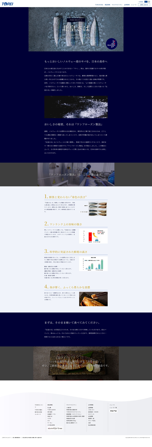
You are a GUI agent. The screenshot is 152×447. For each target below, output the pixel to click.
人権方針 (68, 407)
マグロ (49, 418)
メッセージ (38, 414)
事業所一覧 (91, 418)
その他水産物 (51, 425)
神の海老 (50, 412)
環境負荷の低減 (70, 418)
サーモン (50, 423)
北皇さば (50, 416)
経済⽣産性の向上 (71, 420)
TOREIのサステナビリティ (73, 412)
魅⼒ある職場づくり (71, 423)
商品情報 (107, 5)
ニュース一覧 (113, 407)
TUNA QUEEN (51, 409)
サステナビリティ (117, 5)
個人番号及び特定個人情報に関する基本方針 (32, 437)
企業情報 (127, 5)
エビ (49, 420)
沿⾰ (89, 423)
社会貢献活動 (91, 425)
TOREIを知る (99, 5)
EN (148, 1)
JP (145, 1)
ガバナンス (91, 414)
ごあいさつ (91, 409)
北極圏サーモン (52, 414)
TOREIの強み (38, 410)
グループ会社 (91, 420)
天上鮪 (49, 407)
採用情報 (141, 1)
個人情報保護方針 (16, 437)
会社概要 (90, 416)
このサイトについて (6, 437)
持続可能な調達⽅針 (71, 409)
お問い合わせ (144, 5)
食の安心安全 (38, 412)
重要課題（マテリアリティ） (74, 414)
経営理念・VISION (93, 412)
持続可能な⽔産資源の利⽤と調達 (75, 416)
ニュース (133, 5)
